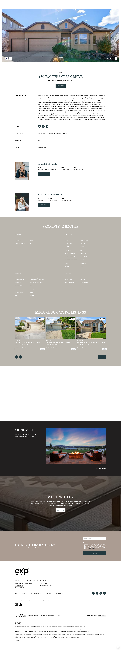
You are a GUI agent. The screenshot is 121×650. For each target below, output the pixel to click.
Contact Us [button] (60, 510)
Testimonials (49, 593)
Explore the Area (101, 468)
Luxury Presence (56, 615)
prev (6, 58)
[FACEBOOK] (93, 593)
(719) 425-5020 (65, 169)
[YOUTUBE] (100, 593)
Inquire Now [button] (60, 86)
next (10, 58)
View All (102, 357)
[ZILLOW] (104, 593)
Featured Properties (36, 593)
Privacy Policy (92, 548)
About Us (24, 593)
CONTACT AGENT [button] (44, 174)
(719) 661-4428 (52, 200)
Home (16, 593)
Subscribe (94, 553)
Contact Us (59, 593)
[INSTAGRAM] (97, 593)
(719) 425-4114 (19, 585)
